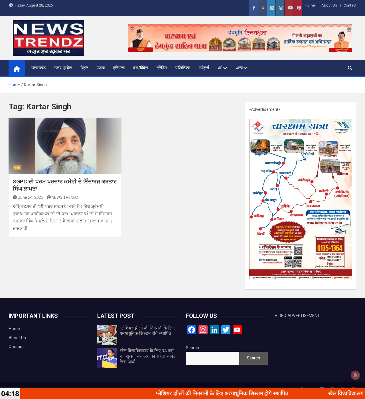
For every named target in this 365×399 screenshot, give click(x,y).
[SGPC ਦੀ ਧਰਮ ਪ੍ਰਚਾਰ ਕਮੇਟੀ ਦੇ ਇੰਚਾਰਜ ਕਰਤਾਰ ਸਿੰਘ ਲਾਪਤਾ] (65, 146)
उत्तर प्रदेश (63, 67)
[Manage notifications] (355, 375)
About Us (329, 5)
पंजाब (101, 67)
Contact (350, 5)
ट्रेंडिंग (162, 67)
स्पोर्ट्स (204, 67)
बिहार (84, 67)
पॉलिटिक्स (182, 67)
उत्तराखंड (38, 67)
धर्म (220, 67)
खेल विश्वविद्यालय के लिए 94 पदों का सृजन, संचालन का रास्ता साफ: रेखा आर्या (147, 356)
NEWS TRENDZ (65, 197)
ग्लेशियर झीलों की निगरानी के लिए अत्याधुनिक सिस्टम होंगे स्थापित (147, 330)
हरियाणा (119, 67)
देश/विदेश (140, 67)
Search (192, 347)
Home (310, 5)
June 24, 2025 (30, 197)
